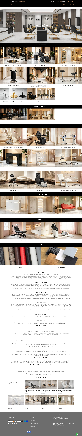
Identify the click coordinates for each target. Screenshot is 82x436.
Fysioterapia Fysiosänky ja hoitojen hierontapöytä (20, 240)
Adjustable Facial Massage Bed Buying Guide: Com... (15, 382)
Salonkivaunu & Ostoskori (13, 85)
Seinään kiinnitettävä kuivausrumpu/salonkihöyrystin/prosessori (41, 86)
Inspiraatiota (41, 377)
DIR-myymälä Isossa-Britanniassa (37, 373)
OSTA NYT (41, 29)
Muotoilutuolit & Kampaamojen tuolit (13, 65)
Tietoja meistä (32, 417)
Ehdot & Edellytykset (34, 423)
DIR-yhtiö (41, 272)
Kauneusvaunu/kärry (41, 169)
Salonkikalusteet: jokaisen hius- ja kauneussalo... (32, 406)
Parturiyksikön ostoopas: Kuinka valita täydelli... (48, 406)
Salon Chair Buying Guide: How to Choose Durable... (49, 391)
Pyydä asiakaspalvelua (12, 417)
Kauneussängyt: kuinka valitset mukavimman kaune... (65, 391)
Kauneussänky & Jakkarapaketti (68, 190)
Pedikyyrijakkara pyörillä (13, 190)
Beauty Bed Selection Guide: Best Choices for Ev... (32, 391)
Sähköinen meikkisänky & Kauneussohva (13, 147)
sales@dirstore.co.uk (21, 1)
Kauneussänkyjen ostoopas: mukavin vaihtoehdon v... (14, 406)
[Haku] (9, 5)
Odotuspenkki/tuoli (68, 215)
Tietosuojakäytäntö (33, 425)
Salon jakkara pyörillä (68, 85)
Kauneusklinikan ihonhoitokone (68, 147)
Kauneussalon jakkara (68, 169)
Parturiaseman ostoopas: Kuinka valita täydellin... (65, 406)
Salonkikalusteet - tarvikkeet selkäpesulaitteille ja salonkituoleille (13, 102)
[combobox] (15, 5)
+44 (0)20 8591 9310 (70, 1)
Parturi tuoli (13, 122)
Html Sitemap (32, 428)
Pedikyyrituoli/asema (41, 190)
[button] (18, 8)
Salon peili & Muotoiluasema (68, 65)
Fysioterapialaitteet (61, 240)
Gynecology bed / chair (41, 147)
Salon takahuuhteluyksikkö (41, 65)
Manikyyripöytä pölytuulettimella (13, 169)
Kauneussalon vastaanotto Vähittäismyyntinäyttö (41, 215)
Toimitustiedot (32, 420)
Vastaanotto (13, 215)
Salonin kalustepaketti (41, 101)
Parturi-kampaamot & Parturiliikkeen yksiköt (41, 122)
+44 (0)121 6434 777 (58, 1)
